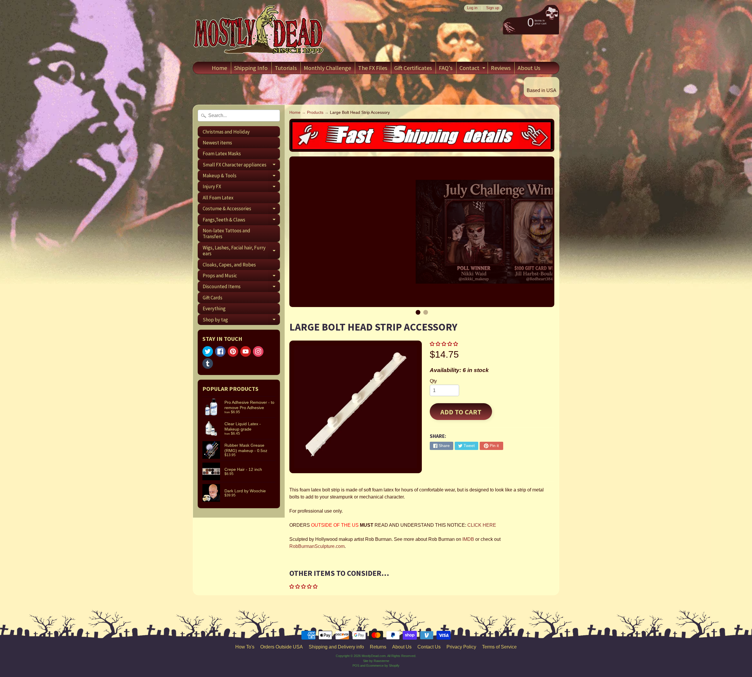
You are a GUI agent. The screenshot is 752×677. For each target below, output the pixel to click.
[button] (444, 343)
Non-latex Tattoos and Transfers (226, 233)
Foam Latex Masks (222, 153)
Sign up (492, 8)
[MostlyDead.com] (259, 31)
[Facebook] (220, 351)
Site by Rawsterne (376, 661)
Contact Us (429, 646)
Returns (378, 646)
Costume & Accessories (241, 209)
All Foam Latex (218, 197)
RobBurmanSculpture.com (317, 546)
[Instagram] (258, 351)
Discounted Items (241, 287)
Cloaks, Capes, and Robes (229, 264)
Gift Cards (212, 297)
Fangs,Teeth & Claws (241, 220)
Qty (433, 380)
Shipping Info (251, 67)
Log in (472, 8)
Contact (473, 69)
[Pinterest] (233, 351)
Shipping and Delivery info (336, 646)
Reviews (501, 67)
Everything (214, 308)
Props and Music (241, 276)
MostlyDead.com (374, 656)
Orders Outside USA (281, 646)
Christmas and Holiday (226, 132)
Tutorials (286, 67)
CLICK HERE (481, 525)
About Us (529, 67)
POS (355, 665)
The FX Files (372, 67)
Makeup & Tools (241, 176)
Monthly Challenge (327, 67)
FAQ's (445, 67)
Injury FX (241, 187)
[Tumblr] (207, 363)
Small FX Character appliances (241, 165)
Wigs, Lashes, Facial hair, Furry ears (241, 250)
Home (219, 67)
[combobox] (239, 115)
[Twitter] (207, 351)
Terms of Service (499, 646)
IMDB (468, 539)
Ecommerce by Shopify (383, 665)
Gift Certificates (413, 67)
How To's (244, 646)
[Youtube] (245, 351)
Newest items (217, 142)
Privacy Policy (461, 646)
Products (315, 112)
